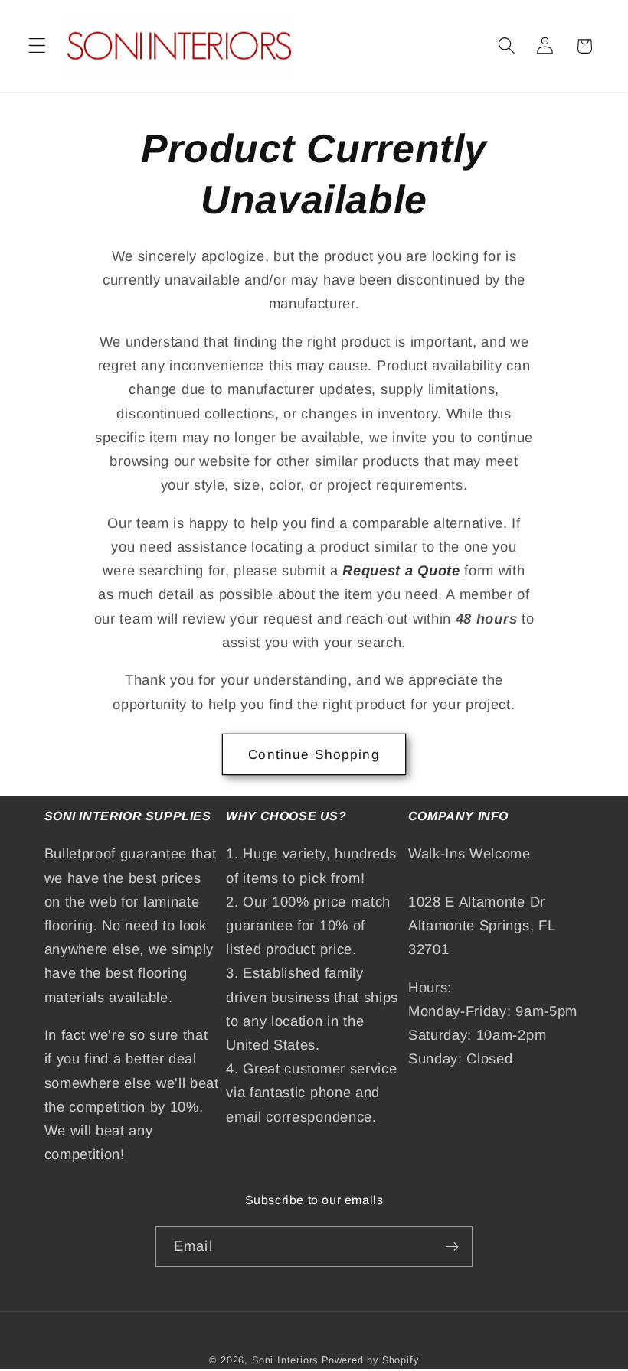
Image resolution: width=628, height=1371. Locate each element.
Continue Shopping (314, 754)
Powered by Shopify (370, 1360)
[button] (37, 46)
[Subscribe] (452, 1247)
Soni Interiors (285, 1360)
